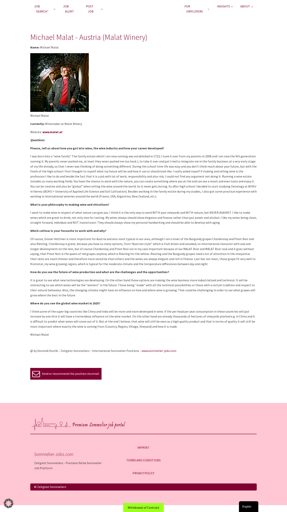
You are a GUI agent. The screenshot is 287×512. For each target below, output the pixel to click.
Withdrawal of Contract (143, 507)
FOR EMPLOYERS (193, 8)
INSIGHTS (223, 6)
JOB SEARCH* (41, 8)
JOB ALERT (68, 8)
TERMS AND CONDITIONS (143, 460)
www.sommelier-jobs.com (159, 351)
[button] (8, 503)
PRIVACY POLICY (143, 473)
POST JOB (90, 8)
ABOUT (245, 6)
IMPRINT (143, 447)
